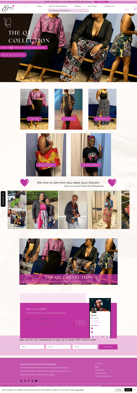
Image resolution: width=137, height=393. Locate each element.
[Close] (134, 389)
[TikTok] (32, 381)
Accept (128, 390)
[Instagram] (25, 381)
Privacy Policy (79, 390)
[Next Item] (126, 210)
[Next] (125, 47)
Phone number (43, 319)
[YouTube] (36, 381)
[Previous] (11, 47)
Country (28, 319)
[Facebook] (28, 381)
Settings (119, 390)
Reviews (3, 198)
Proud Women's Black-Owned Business (38, 364)
